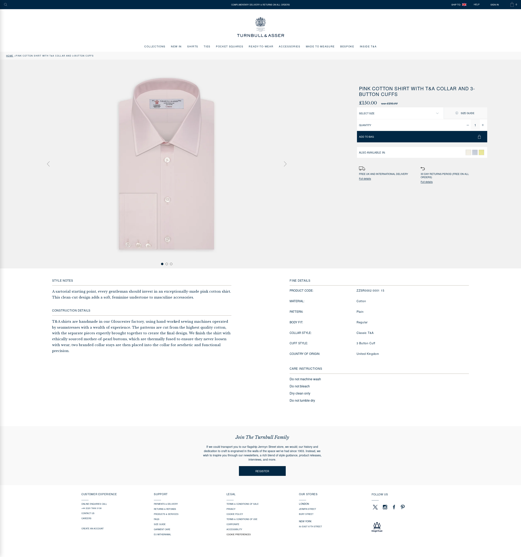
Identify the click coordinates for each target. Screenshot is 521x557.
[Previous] (48, 164)
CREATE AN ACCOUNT (92, 528)
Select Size (366, 113)
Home (9, 55)
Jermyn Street (307, 509)
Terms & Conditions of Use (242, 519)
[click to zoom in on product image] (166, 164)
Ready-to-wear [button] (261, 46)
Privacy (231, 509)
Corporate (233, 524)
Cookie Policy (235, 514)
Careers (86, 518)
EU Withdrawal (162, 534)
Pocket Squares (229, 46)
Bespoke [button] (347, 46)
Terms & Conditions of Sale (243, 503)
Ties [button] (207, 46)
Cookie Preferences (239, 534)
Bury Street (306, 514)
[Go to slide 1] (162, 264)
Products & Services (166, 514)
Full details (365, 178)
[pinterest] (402, 507)
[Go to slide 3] (171, 264)
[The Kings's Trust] (406, 527)
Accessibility (234, 529)
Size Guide (467, 113)
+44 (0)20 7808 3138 (91, 508)
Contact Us (87, 513)
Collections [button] (154, 46)
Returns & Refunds (165, 509)
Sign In (494, 4)
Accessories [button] (289, 46)
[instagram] (385, 507)
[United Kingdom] (464, 4)
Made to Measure (320, 46)
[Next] (285, 164)
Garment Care (162, 529)
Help (476, 4)
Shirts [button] (192, 46)
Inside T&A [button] (368, 46)
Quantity (365, 125)
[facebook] (394, 507)
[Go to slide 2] (166, 264)
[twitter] (375, 507)
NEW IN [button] (176, 46)
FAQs (156, 519)
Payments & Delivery (166, 503)
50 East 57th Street (310, 526)
